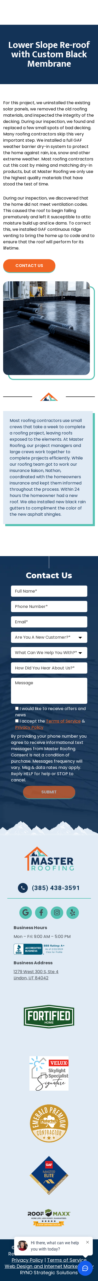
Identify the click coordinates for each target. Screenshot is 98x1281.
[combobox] (49, 637)
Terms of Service (63, 721)
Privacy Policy (29, 727)
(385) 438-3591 (56, 888)
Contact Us (29, 266)
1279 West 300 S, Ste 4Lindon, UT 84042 (36, 975)
